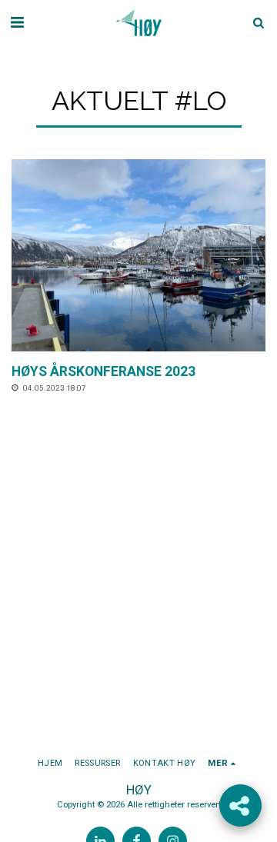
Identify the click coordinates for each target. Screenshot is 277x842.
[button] (17, 22)
